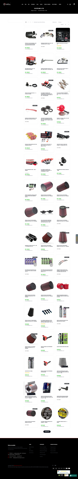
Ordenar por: (55, 22)
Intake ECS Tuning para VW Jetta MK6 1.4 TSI (62, 43)
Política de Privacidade (43, 450)
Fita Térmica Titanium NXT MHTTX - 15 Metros (62, 422)
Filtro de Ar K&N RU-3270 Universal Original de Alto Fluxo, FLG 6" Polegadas (47, 195)
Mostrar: (62, 24)
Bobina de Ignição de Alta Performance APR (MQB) (46, 347)
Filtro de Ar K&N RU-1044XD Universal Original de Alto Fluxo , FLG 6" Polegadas (31, 221)
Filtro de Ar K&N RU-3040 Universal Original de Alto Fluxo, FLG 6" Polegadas (63, 195)
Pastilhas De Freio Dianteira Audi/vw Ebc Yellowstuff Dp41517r (31, 145)
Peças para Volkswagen (54, 452)
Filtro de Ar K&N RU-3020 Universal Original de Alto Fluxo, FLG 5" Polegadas (47, 295)
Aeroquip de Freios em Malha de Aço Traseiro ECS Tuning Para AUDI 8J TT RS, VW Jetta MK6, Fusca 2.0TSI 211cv (62, 270)
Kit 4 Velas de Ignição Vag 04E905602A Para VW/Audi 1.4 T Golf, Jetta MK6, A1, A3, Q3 (63, 94)
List (32, 22)
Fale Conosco (31, 452)
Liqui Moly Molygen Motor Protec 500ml (63, 346)
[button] (77, 239)
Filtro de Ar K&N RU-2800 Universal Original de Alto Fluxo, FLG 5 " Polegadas (63, 246)
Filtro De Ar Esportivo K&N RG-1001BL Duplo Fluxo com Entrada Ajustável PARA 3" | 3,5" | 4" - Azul (47, 397)
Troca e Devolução (43, 454)
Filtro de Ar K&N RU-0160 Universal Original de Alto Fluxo (30, 422)
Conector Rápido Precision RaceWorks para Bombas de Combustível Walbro (62, 397)
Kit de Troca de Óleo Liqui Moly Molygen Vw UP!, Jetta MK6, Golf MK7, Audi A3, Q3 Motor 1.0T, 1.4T (47, 270)
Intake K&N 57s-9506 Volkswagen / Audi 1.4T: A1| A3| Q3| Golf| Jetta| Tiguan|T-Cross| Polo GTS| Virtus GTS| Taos (30, 44)
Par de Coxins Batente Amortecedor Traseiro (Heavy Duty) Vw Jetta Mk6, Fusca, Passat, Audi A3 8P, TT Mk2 (46, 221)
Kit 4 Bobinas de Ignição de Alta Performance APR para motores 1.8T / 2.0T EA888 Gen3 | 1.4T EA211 (46, 170)
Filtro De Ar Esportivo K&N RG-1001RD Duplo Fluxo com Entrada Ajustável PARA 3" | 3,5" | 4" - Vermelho (31, 397)
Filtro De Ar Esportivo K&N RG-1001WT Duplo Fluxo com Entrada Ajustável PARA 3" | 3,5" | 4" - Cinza (63, 372)
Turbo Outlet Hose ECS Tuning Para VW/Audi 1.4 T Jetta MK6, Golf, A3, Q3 (62, 145)
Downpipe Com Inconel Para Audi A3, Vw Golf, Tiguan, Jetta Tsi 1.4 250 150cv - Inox (47, 69)
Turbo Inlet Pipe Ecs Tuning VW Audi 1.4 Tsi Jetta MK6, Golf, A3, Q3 (62, 69)
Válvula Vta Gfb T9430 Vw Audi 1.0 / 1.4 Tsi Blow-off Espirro (30, 93)
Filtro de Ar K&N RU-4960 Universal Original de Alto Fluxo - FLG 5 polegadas (47, 246)
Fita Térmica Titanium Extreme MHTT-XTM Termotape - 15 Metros (46, 422)
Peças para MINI (53, 450)
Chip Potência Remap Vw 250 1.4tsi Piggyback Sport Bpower (30, 69)
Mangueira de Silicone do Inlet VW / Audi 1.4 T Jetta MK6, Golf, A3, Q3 (31, 246)
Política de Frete (42, 452)
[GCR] (58, 471)
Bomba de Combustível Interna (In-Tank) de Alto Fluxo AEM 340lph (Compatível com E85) (31, 196)
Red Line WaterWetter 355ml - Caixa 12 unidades (30, 170)
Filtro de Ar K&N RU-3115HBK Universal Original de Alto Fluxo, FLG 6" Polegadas (31, 321)
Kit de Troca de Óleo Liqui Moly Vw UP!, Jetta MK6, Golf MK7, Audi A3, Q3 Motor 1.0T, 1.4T (30, 270)
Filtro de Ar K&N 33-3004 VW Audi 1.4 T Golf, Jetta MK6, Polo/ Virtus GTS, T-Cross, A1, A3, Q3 (46, 145)
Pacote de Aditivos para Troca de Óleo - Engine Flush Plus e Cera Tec (62, 321)
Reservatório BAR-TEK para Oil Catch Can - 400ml (63, 170)
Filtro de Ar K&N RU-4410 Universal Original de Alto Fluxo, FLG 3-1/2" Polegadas (30, 347)
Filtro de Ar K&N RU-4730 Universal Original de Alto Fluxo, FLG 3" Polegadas (63, 221)
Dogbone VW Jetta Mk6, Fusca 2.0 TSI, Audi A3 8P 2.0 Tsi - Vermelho (63, 118)
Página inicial (33, 10)
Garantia (41, 456)
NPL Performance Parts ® (18, 465)
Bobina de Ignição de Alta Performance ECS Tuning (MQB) (46, 371)
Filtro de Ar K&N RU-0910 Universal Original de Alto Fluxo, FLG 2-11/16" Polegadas (30, 296)
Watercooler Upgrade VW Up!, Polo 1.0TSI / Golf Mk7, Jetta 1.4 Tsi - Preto (47, 43)
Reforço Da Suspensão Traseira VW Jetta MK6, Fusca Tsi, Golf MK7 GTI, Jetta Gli (31, 118)
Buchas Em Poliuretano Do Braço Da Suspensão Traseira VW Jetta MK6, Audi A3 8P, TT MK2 (63, 296)
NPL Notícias (31, 450)
